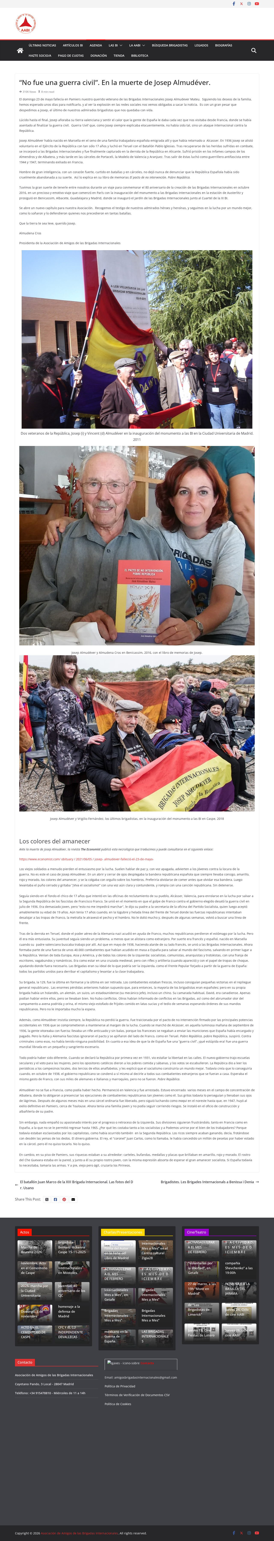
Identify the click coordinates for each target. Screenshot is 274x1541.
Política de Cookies (118, 1404)
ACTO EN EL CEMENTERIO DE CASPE (33, 1332)
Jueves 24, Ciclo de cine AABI (237, 1312)
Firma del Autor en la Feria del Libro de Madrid (116, 1253)
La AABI (134, 45)
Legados (201, 45)
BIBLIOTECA (139, 55)
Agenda (96, 45)
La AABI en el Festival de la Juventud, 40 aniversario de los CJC (71, 1285)
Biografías (223, 45)
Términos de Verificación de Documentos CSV (137, 1395)
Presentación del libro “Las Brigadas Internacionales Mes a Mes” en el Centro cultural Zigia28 (155, 1243)
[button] (120, 45)
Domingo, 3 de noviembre (32, 1313)
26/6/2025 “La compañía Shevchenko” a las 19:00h (239, 1265)
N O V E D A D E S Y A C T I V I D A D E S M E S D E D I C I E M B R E (155, 1271)
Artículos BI (73, 45)
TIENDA (119, 55)
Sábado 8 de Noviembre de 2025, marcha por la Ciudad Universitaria (34, 1285)
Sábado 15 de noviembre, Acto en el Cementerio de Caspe (34, 1265)
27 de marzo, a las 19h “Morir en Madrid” (202, 1289)
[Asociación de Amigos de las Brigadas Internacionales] (20, 50)
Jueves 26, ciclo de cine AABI (239, 1332)
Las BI (113, 45)
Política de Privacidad (120, 1386)
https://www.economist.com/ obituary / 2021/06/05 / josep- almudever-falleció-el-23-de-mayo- (86, 859)
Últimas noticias (42, 45)
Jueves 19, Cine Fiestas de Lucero (201, 1332)
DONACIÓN (99, 55)
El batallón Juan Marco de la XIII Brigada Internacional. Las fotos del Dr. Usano (76, 1185)
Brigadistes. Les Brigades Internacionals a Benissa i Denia (207, 1182)
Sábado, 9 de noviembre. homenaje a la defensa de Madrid (69, 1306)
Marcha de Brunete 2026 (31, 1249)
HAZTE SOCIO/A (40, 55)
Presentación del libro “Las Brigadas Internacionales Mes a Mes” (117, 1310)
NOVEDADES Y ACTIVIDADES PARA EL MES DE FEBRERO (117, 1271)
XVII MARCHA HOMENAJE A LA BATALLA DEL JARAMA (237, 1286)
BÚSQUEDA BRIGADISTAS (170, 45)
